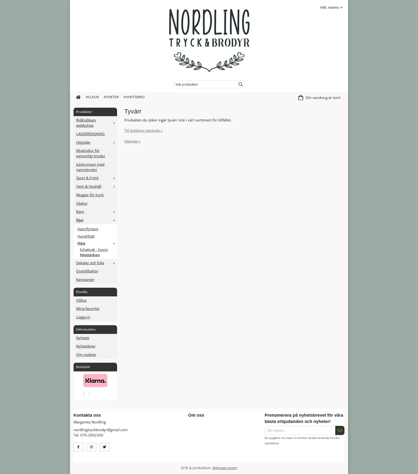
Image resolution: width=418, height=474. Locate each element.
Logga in (83, 317)
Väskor (82, 203)
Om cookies (86, 354)
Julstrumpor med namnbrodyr (90, 167)
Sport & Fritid (87, 177)
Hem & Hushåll (88, 186)
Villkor (92, 97)
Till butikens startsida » (143, 130)
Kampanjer (85, 279)
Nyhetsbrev (134, 97)
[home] (78, 97)
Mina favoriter (88, 308)
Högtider (83, 142)
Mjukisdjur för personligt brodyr (90, 153)
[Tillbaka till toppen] (341, 467)
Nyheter (111, 97)
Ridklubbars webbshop (86, 123)
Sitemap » (132, 141)
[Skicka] (339, 430)
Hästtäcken (90, 254)
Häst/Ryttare (87, 228)
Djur (80, 220)
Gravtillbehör (87, 271)
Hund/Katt (86, 236)
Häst (81, 243)
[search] (239, 84)
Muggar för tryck (90, 194)
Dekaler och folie (90, 262)
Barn (80, 211)
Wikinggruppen (224, 468)
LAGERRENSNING (90, 133)
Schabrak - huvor (94, 249)
